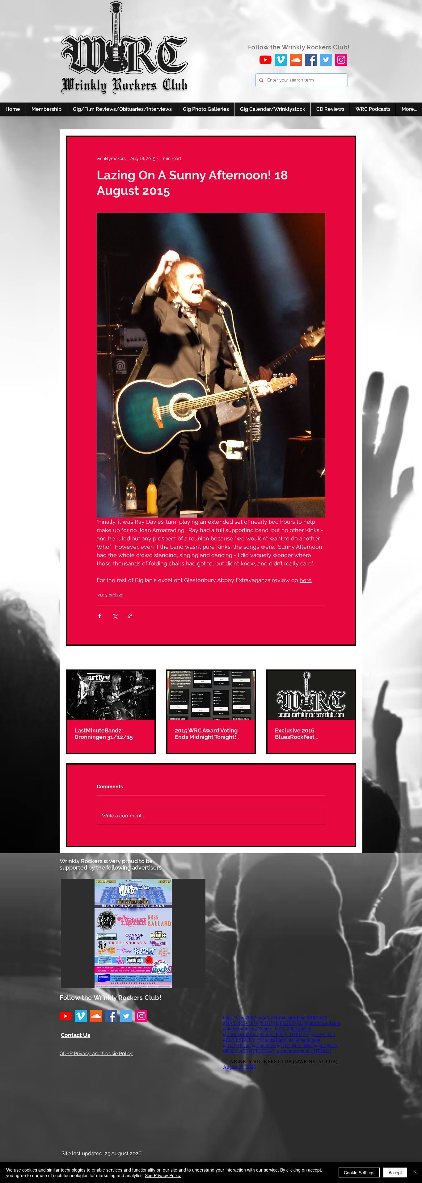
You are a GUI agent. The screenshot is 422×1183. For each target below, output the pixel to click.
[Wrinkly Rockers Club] (281, 60)
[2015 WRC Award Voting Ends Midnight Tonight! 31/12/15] (211, 695)
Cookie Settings (359, 1172)
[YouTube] (266, 60)
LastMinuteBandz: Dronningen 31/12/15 (103, 733)
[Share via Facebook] (100, 616)
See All (349, 658)
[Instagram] (341, 60)
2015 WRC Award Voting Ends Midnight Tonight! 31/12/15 (206, 733)
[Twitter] (326, 60)
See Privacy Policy (163, 1175)
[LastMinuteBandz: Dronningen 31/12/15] (110, 695)
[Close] (414, 1172)
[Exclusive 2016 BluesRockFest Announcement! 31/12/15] (311, 695)
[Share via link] (130, 616)
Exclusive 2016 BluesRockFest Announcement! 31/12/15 (310, 733)
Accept (395, 1172)
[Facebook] (311, 60)
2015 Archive (110, 594)
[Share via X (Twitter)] (115, 616)
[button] (133, 933)
